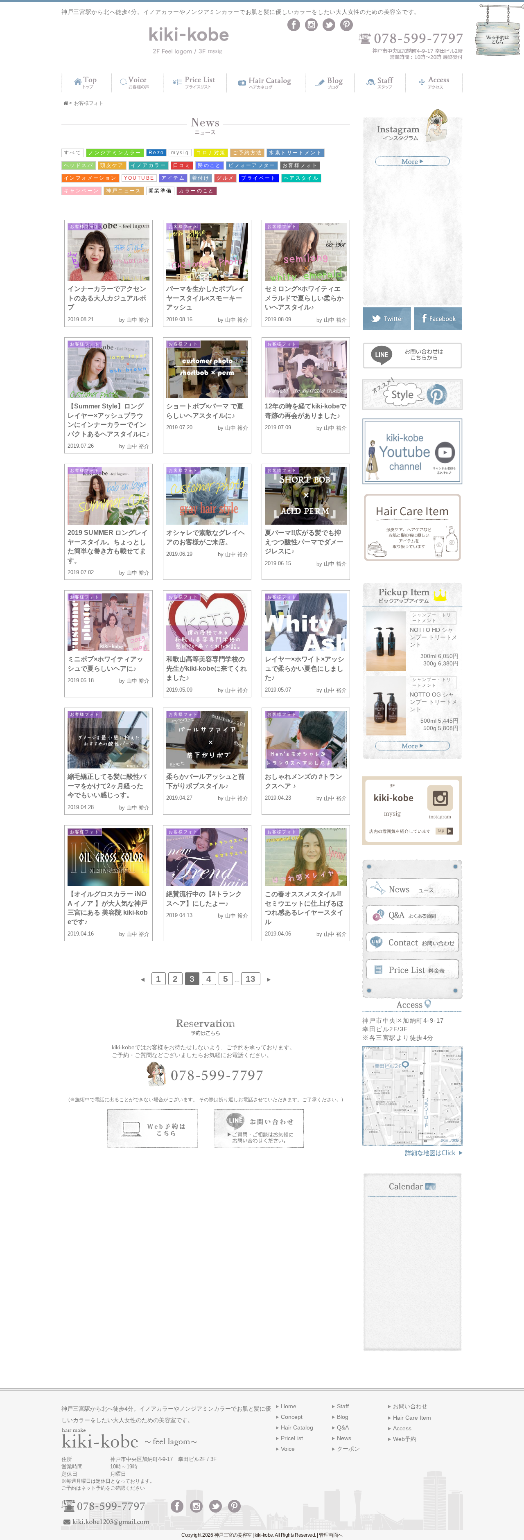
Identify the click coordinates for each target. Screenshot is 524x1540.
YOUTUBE (139, 178)
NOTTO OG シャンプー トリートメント (433, 702)
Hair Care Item (412, 1417)
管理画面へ (331, 1535)
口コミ (182, 165)
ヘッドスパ (78, 165)
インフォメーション (90, 178)
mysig (180, 153)
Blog (342, 1417)
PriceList (292, 1438)
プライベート (258, 178)
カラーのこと (196, 191)
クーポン (348, 1448)
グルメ (225, 178)
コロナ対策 (211, 153)
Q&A (343, 1427)
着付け (201, 178)
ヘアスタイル (301, 178)
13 (250, 978)
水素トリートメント (295, 153)
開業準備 (160, 191)
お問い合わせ (410, 1406)
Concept (292, 1417)
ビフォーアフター (252, 165)
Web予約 (404, 1439)
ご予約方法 (247, 153)
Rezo (157, 153)
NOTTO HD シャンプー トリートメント (433, 637)
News (344, 1438)
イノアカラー (148, 165)
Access (402, 1428)
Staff (343, 1406)
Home (288, 1406)
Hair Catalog (297, 1427)
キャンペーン (81, 191)
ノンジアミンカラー (115, 153)
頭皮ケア (112, 165)
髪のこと (209, 165)
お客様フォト (300, 165)
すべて (72, 153)
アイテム (173, 178)
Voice (288, 1448)
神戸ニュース (123, 191)
